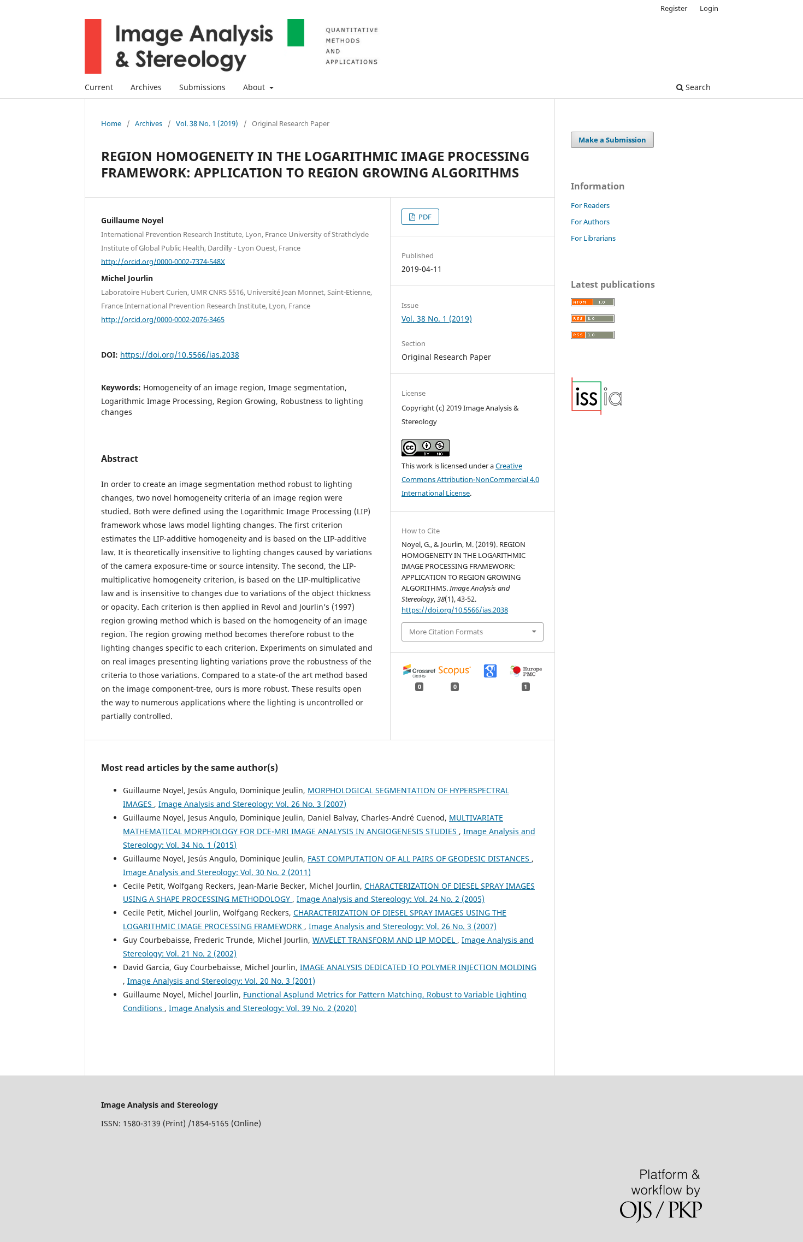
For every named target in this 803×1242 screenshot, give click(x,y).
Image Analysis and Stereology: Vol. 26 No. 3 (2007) (252, 804)
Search (697, 87)
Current (99, 87)
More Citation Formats (446, 632)
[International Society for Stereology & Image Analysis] (597, 412)
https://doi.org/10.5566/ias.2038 (179, 354)
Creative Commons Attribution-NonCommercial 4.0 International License (470, 479)
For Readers (590, 205)
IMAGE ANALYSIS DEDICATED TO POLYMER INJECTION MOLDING (418, 967)
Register (673, 8)
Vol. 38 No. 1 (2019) (207, 123)
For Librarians (593, 238)
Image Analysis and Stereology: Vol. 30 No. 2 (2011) (217, 872)
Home (111, 123)
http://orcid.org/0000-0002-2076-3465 (163, 319)
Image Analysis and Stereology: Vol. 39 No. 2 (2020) (263, 1008)
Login (709, 8)
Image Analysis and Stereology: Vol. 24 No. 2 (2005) (391, 899)
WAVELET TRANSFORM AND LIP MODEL (384, 940)
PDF (424, 217)
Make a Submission (612, 140)
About (255, 87)
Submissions (202, 87)
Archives (146, 87)
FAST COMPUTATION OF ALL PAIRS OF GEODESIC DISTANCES (420, 858)
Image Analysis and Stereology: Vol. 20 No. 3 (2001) (221, 981)
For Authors (590, 222)
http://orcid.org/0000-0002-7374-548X (163, 261)
